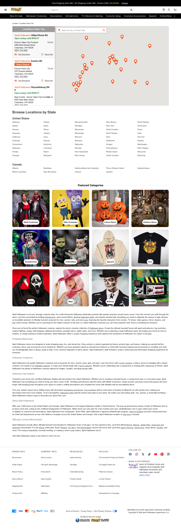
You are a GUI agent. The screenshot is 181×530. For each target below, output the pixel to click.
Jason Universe (126, 428)
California (16, 137)
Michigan (78, 126)
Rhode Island (111, 152)
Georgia (15, 155)
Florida (15, 152)
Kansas (47, 140)
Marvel (129, 425)
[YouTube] (155, 454)
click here (127, 414)
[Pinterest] (162, 454)
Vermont (140, 137)
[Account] (169, 9)
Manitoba (47, 168)
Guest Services (75, 457)
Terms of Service (72, 511)
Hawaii (46, 122)
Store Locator (46, 457)
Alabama (16, 122)
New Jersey (80, 155)
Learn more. (144, 475)
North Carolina (112, 129)
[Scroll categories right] (175, 16)
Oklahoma (110, 140)
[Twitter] (143, 454)
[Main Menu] (5, 9)
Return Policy (17, 472)
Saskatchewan (143, 168)
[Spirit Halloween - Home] (16, 9)
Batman (136, 425)
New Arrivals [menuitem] (16, 16)
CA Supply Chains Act (107, 464)
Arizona (15, 129)
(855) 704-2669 (21, 50)
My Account (16, 457)
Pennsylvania (111, 148)
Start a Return (17, 479)
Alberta (15, 168)
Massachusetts (81, 122)
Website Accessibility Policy (109, 486)
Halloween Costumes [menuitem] (36, 16)
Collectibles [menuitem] (166, 16)
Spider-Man (145, 425)
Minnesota (79, 129)
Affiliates (44, 493)
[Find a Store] (163, 9)
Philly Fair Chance (105, 472)
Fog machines (90, 390)
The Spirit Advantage (49, 464)
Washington (142, 144)
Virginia (140, 140)
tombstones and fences (73, 390)
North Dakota (111, 133)
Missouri (78, 137)
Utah (139, 133)
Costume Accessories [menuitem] (135, 16)
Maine (46, 152)
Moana (64, 428)
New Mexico (111, 122)
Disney (42, 428)
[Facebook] (130, 454)
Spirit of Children (136, 412)
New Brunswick (50, 172)
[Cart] (175, 10)
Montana (78, 140)
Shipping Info (17, 486)
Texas (139, 129)
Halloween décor (96, 328)
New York (110, 126)
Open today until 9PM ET (26, 38)
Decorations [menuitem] (56, 16)
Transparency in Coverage (109, 493)
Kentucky (47, 144)
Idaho (46, 126)
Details (125, 3)
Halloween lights (87, 317)
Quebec (109, 172)
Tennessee (142, 126)
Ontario (78, 172)
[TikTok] (149, 454)
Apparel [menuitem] (153, 16)
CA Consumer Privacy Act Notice (111, 457)
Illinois (46, 129)
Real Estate (45, 486)
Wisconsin (141, 152)
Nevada (78, 148)
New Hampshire (81, 152)
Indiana (47, 133)
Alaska (15, 126)
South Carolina (112, 155)
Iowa (46, 137)
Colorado (16, 140)
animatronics (50, 317)
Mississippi (79, 133)
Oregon (109, 144)
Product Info (17, 493)
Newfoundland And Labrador (87, 168)
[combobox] (91, 9)
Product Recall (75, 479)
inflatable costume (42, 366)
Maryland (47, 155)
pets (86, 320)
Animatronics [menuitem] (72, 16)
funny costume (86, 366)
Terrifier (160, 428)
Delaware (16, 148)
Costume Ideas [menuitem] (113, 16)
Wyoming (141, 155)
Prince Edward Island (115, 168)
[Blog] (168, 454)
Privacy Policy (86, 511)
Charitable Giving (76, 472)
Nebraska (79, 144)
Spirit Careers (46, 479)
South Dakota (143, 122)
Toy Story (72, 428)
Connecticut (17, 144)
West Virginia (142, 148)
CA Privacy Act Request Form (81, 486)
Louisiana (48, 148)
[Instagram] (136, 454)
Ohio (108, 137)
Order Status (17, 464)
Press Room (45, 472)
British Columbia (19, 172)
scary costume (126, 363)
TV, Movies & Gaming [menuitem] (92, 16)
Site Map (73, 464)
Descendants (85, 428)
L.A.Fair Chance (105, 479)
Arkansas (16, 133)
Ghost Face (139, 428)
